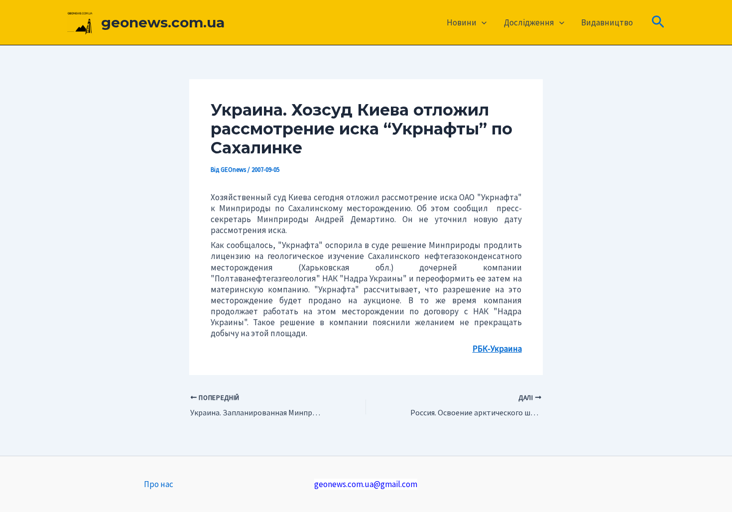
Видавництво (607, 22)
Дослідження (529, 22)
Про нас (158, 484)
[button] (482, 22)
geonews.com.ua (163, 22)
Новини (462, 22)
